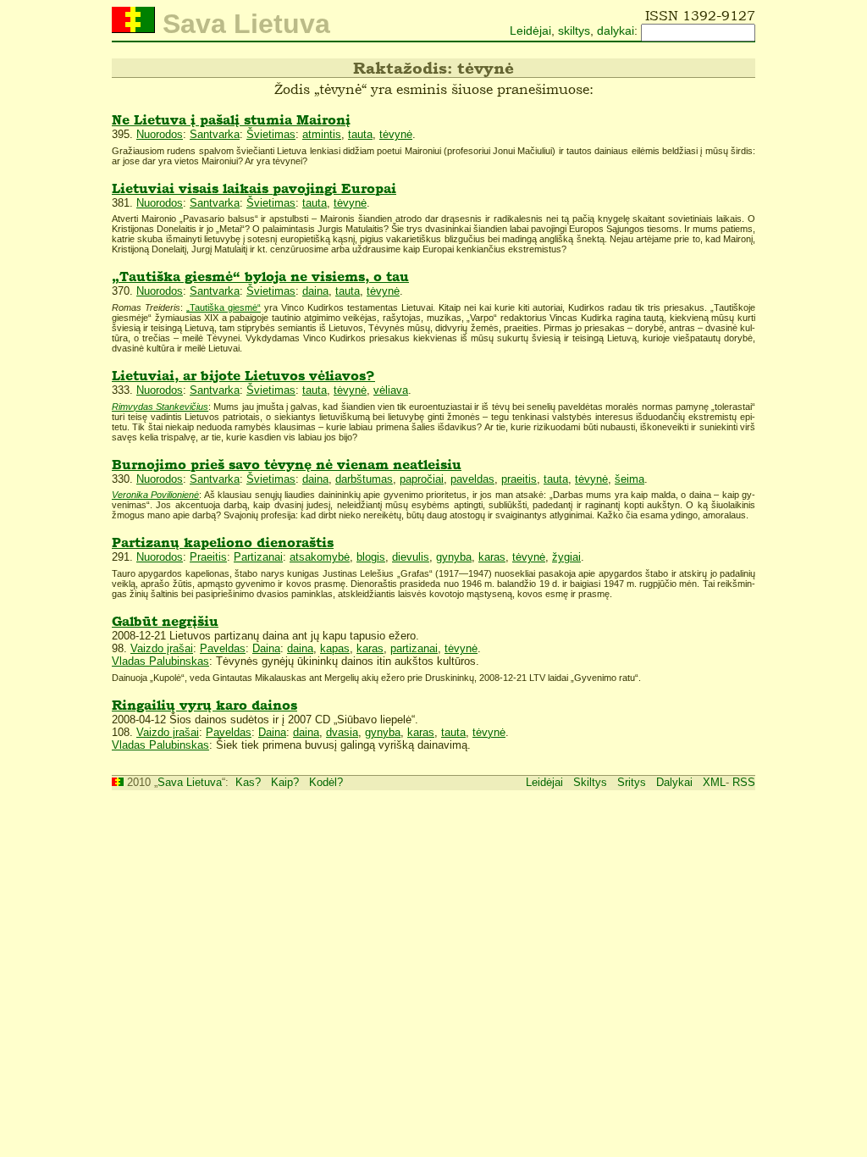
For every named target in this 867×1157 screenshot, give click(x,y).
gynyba (454, 557)
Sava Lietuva (189, 782)
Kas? (248, 782)
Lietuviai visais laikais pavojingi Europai (254, 188)
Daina (266, 648)
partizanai (414, 648)
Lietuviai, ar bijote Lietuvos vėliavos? (243, 376)
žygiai (566, 557)
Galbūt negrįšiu (165, 621)
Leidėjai (530, 30)
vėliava (390, 390)
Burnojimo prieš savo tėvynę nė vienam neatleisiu (286, 465)
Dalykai (674, 782)
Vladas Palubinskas (160, 661)
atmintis (321, 134)
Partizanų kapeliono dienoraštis (223, 542)
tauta (360, 134)
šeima (629, 479)
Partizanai (258, 557)
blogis (370, 557)
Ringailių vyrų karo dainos (204, 705)
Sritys (631, 782)
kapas (335, 648)
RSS (743, 782)
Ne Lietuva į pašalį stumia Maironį (231, 120)
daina (315, 291)
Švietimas (270, 134)
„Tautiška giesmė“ (223, 307)
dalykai (615, 30)
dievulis (410, 557)
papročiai (422, 479)
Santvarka (215, 134)
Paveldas (223, 648)
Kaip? (285, 782)
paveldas (472, 479)
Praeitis (208, 557)
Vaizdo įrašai (161, 648)
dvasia (342, 732)
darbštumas (364, 479)
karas (491, 557)
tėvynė (395, 134)
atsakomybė (320, 557)
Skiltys (590, 782)
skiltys (574, 30)
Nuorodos (159, 134)
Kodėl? (326, 782)
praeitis (519, 479)
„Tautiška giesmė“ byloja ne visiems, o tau (260, 276)
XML (714, 782)
